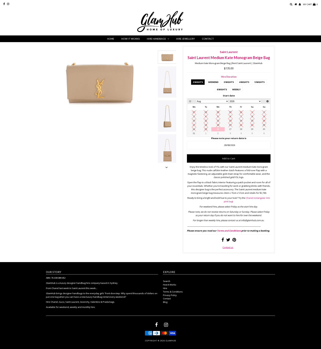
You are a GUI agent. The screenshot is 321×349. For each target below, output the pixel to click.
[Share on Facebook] (223, 240)
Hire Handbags (156, 38)
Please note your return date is (228, 138)
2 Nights (198, 82)
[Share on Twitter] (228, 240)
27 (230, 129)
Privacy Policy (170, 295)
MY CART (310, 4)
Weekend (213, 82)
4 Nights (244, 82)
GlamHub (171, 340)
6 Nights (222, 89)
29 (252, 129)
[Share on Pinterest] (234, 240)
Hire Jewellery (185, 38)
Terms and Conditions (229, 230)
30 (264, 129)
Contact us (228, 247)
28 (241, 129)
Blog (165, 302)
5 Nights (259, 82)
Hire (165, 288)
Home (110, 38)
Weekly (236, 89)
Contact (208, 38)
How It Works (130, 38)
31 (194, 133)
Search (166, 281)
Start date (229, 95)
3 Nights (229, 82)
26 (218, 129)
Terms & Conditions (173, 291)
